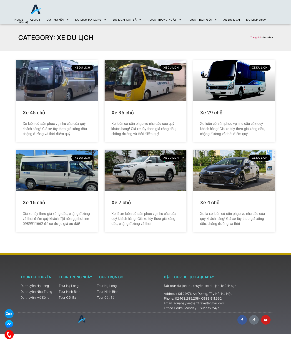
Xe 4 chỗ (209, 202)
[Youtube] (266, 320)
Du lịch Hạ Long (88, 19)
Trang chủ (256, 37)
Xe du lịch (231, 19)
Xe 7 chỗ (121, 202)
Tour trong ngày (162, 19)
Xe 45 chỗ (34, 113)
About (35, 19)
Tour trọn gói (200, 19)
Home (19, 19)
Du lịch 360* (256, 19)
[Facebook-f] (242, 320)
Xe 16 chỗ (34, 202)
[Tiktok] (254, 320)
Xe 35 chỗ (122, 113)
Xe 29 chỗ (211, 113)
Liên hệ (23, 22)
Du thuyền (55, 19)
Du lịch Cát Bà (125, 19)
